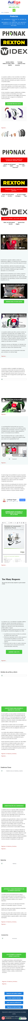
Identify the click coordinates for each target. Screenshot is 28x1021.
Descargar (22, 500)
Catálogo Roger (12, 500)
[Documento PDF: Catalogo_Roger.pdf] (14, 542)
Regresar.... (3, 127)
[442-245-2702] (3, 1018)
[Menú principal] (14, 10)
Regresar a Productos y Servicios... (9, 753)
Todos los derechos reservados (17, 1018)
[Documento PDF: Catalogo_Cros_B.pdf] (14, 597)
